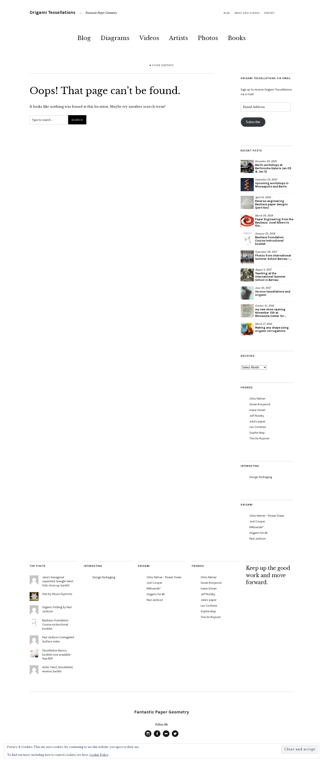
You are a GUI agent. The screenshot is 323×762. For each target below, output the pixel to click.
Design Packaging (260, 477)
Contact (269, 13)
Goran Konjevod (259, 404)
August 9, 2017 (263, 269)
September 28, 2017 (266, 251)
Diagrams (115, 38)
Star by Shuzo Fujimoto (57, 594)
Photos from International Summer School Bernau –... (273, 257)
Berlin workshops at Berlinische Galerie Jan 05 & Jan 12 (273, 168)
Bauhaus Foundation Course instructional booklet (269, 241)
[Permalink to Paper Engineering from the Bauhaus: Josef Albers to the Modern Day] (247, 220)
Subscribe (253, 122)
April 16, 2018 (263, 197)
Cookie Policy (99, 755)
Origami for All (258, 533)
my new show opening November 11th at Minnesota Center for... (270, 313)
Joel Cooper (257, 521)
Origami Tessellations (52, 12)
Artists (178, 38)
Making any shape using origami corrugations (272, 329)
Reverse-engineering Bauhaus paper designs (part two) (271, 204)
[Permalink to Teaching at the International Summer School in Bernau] (247, 274)
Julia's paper (257, 421)
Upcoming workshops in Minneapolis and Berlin (272, 185)
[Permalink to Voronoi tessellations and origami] (247, 293)
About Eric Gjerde (247, 13)
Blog (84, 38)
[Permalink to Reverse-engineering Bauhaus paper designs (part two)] (247, 202)
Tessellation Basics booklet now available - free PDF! (57, 654)
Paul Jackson (257, 538)
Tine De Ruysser (259, 438)
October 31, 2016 (264, 305)
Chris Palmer (257, 398)
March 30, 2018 (264, 215)
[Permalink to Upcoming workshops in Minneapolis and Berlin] (247, 184)
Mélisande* (256, 527)
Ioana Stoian (257, 410)
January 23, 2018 (265, 233)
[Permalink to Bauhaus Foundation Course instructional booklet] (247, 238)
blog (227, 13)
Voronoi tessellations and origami (272, 293)
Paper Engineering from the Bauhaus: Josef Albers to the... (274, 222)
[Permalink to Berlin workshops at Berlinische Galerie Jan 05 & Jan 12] (247, 166)
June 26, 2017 (263, 287)
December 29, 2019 (266, 161)
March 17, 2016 (263, 324)
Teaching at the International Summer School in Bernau (270, 277)
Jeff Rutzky (256, 415)
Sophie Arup (257, 432)
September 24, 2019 (266, 179)
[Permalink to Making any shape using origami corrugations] (247, 329)
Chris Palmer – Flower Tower (266, 515)
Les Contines (257, 427)
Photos (208, 38)
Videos (149, 38)
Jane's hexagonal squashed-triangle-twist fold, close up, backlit (57, 581)
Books (237, 38)
